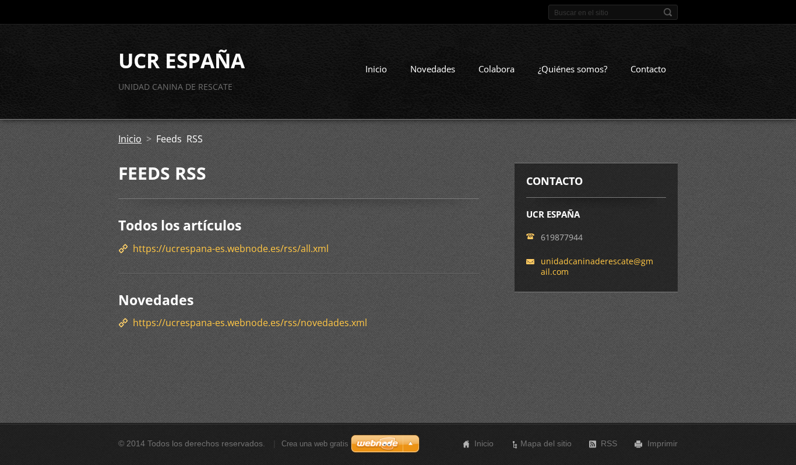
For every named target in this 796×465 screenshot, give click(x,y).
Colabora (496, 69)
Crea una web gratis (314, 443)
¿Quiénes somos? (572, 69)
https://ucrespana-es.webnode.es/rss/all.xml (231, 248)
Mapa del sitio (546, 443)
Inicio (376, 69)
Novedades (432, 69)
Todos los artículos (179, 225)
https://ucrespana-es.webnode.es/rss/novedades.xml (250, 322)
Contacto (648, 69)
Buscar (667, 12)
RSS (609, 443)
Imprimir (662, 443)
